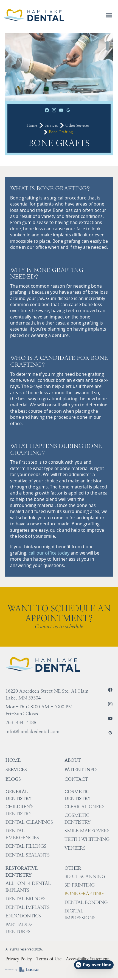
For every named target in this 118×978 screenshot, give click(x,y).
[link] (33, 15)
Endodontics (23, 915)
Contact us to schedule (59, 626)
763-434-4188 (20, 722)
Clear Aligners (84, 806)
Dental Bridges (25, 898)
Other (72, 868)
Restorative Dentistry (21, 871)
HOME (13, 760)
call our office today (49, 553)
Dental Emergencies (22, 834)
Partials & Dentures (19, 928)
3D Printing (79, 885)
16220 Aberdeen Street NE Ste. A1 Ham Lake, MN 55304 (46, 694)
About (72, 760)
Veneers (75, 848)
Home (32, 125)
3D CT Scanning (84, 876)
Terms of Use (48, 958)
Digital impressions (79, 914)
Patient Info (80, 769)
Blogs (13, 779)
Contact (76, 779)
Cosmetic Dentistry (77, 795)
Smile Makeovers (86, 830)
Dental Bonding (86, 902)
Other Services (77, 125)
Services (51, 125)
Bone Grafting (83, 893)
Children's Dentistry (19, 810)
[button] (109, 15)
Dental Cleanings (29, 822)
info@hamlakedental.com (32, 731)
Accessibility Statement (87, 958)
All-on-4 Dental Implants (28, 886)
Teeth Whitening (86, 839)
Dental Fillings (25, 846)
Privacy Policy (18, 958)
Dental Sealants (27, 855)
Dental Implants (27, 907)
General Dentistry (18, 795)
